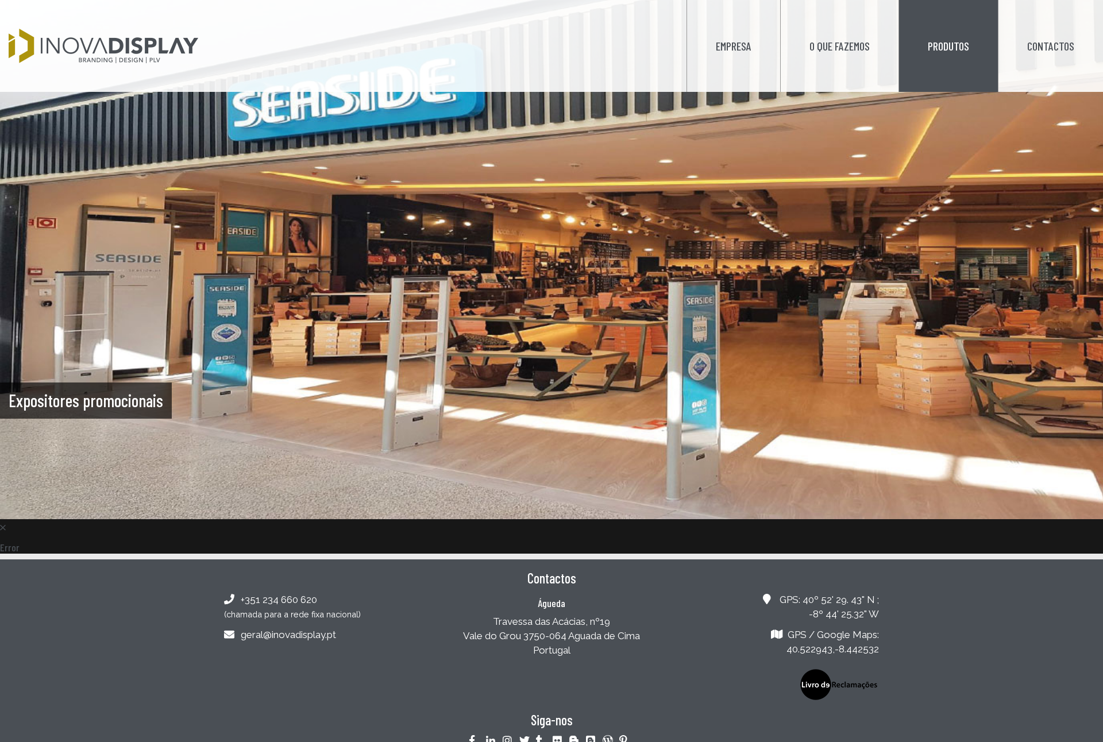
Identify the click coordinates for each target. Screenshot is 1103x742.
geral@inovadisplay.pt (288, 634)
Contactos (1050, 46)
